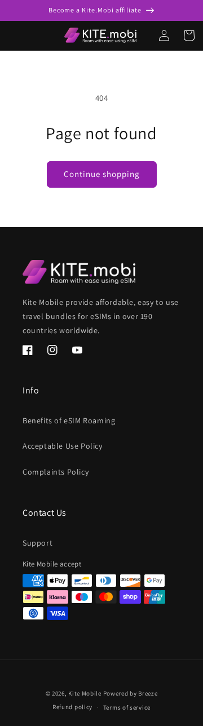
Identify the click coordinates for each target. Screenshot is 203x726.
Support (37, 543)
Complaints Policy (56, 472)
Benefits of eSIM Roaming (69, 420)
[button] (4, 35)
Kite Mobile (85, 693)
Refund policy (72, 707)
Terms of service (127, 707)
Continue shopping (102, 174)
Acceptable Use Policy (63, 446)
